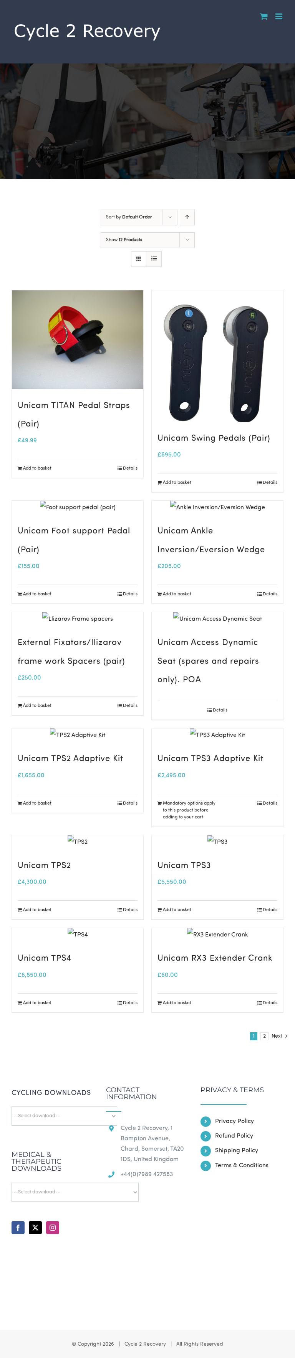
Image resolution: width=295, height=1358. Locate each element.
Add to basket (37, 468)
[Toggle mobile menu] (279, 16)
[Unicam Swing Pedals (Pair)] (217, 356)
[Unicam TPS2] (77, 842)
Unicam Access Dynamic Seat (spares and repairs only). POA (208, 661)
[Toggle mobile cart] (264, 16)
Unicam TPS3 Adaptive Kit (210, 759)
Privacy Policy (234, 1121)
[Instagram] (52, 1227)
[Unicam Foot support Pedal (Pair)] (77, 508)
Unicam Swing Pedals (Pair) (213, 438)
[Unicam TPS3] (217, 842)
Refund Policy (234, 1136)
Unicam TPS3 (184, 865)
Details (130, 468)
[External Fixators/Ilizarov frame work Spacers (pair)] (77, 619)
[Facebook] (18, 1227)
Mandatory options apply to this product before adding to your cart (189, 810)
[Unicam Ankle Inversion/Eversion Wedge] (217, 508)
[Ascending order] (187, 217)
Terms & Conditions (241, 1166)
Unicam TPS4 (44, 958)
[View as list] (153, 259)
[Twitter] (35, 1227)
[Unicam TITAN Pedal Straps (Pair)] (77, 339)
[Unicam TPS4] (77, 935)
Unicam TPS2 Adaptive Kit (70, 759)
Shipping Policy (236, 1151)
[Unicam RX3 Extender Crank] (217, 935)
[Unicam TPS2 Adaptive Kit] (77, 735)
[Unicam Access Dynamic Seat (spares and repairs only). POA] (217, 619)
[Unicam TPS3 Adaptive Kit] (217, 735)
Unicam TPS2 (44, 865)
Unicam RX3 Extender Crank (214, 958)
